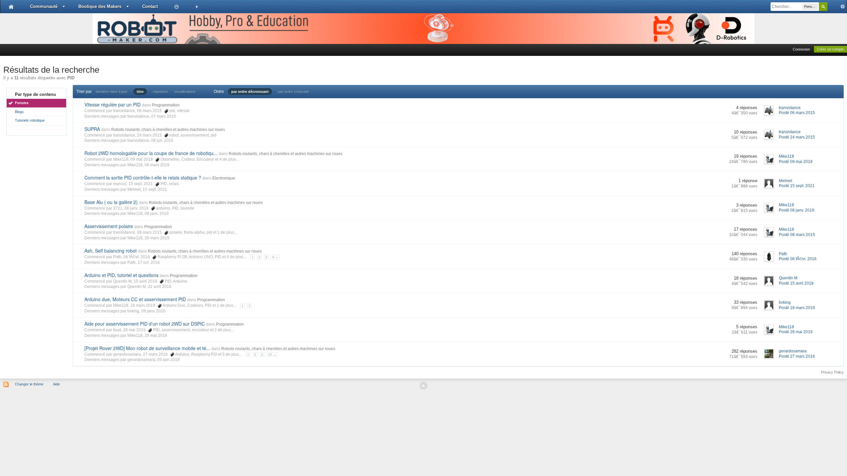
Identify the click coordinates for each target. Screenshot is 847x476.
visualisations (185, 92)
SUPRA (92, 129)
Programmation (166, 105)
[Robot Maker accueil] (11, 6)
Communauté (44, 6)
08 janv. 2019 (157, 213)
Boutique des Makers (99, 6)
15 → (272, 354)
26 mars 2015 (157, 238)
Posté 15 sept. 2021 (797, 185)
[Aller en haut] (423, 386)
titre (140, 92)
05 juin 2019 (168, 359)
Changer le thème (29, 384)
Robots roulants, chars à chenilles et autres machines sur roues (168, 129)
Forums (21, 103)
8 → (275, 257)
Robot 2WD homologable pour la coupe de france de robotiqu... (150, 153)
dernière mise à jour (111, 92)
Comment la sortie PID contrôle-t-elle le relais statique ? (142, 177)
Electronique (223, 178)
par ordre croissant (293, 92)
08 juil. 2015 (162, 140)
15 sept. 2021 (155, 189)
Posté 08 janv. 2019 (796, 210)
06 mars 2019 (157, 165)
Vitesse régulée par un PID (112, 104)
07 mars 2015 (163, 116)
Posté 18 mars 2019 (797, 307)
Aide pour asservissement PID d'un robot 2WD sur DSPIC (144, 323)
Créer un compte (830, 49)
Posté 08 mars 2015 (797, 234)
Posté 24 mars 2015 (797, 137)
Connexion (801, 49)
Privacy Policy (832, 372)
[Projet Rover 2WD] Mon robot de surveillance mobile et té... (147, 348)
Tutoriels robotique (30, 120)
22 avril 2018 (159, 286)
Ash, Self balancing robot (110, 250)
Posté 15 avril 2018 (796, 283)
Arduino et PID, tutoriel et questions (121, 275)
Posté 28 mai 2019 (796, 332)
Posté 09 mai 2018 (796, 161)
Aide (56, 384)
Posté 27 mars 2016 (797, 356)
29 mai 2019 (156, 335)
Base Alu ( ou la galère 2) (111, 202)
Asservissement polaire (108, 226)
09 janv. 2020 (153, 311)
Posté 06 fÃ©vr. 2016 (798, 259)
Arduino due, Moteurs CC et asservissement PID (135, 299)
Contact (150, 6)
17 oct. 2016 (149, 262)
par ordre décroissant (250, 92)
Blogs (19, 112)
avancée (837, 7)
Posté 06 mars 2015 (797, 112)
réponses (160, 92)
